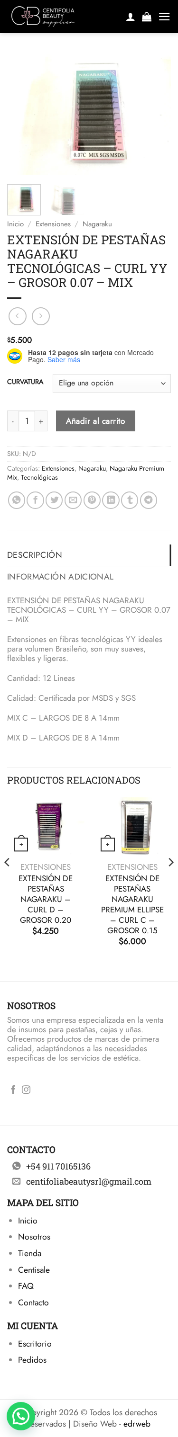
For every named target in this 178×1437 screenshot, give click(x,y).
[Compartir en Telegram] (148, 500)
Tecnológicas (39, 477)
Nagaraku (97, 224)
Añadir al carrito (95, 421)
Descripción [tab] (34, 555)
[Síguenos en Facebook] (13, 1090)
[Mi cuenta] (130, 16)
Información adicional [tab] (60, 577)
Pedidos (32, 1360)
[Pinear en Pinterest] (92, 500)
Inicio (15, 224)
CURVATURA (25, 381)
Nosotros (34, 1237)
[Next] (155, 113)
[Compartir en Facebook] (35, 500)
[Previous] (22, 113)
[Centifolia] (62, 16)
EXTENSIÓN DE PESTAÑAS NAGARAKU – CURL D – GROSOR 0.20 (46, 899)
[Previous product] (41, 316)
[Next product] (18, 316)
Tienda (29, 1253)
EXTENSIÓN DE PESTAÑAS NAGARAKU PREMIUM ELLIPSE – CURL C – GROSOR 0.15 (132, 904)
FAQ (26, 1286)
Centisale (34, 1270)
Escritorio (35, 1344)
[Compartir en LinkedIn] (110, 500)
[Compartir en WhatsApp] (16, 500)
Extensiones (53, 224)
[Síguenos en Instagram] (26, 1090)
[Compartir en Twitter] (54, 500)
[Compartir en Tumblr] (129, 500)
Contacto (33, 1302)
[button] (146, 16)
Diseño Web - (111, 1424)
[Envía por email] (73, 500)
